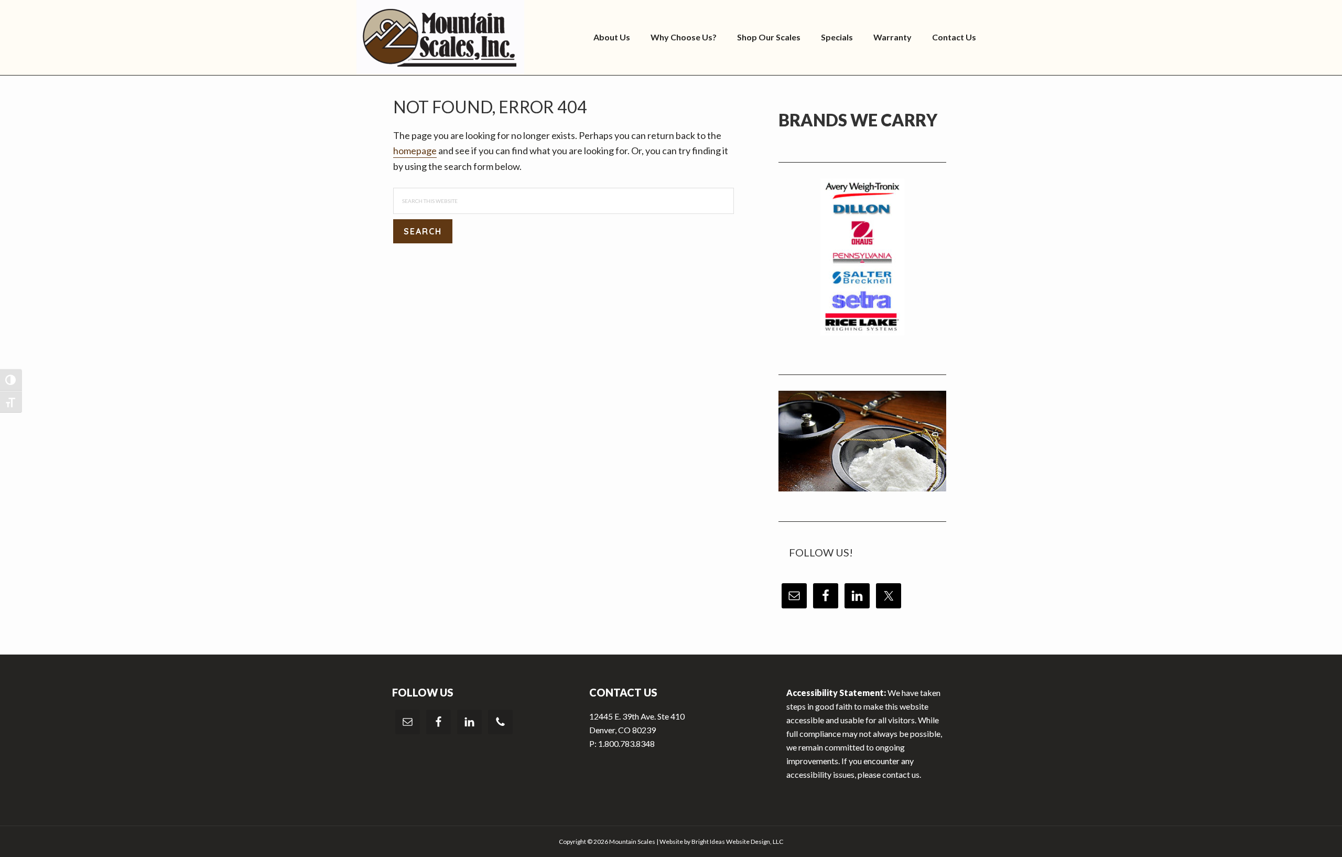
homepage (415, 150)
